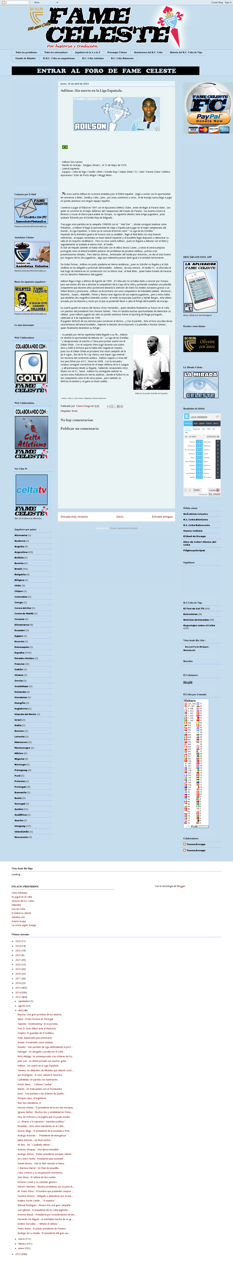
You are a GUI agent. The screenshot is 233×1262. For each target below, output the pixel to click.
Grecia (18, 680)
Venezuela (21, 837)
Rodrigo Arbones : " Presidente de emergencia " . (43, 1135)
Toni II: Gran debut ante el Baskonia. (37, 1028)
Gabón (18, 669)
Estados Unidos (24, 658)
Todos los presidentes (26, 52)
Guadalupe (21, 686)
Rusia (17, 798)
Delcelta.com (18, 917)
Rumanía (20, 792)
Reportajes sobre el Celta (199, 625)
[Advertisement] (116, 559)
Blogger (181, 886)
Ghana (18, 675)
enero (21, 1248)
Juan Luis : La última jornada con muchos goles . (43, 1061)
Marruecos (20, 742)
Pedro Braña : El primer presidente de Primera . (42, 1228)
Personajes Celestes (117, 52)
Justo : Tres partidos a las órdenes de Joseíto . (41, 1093)
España (19, 652)
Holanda (20, 691)
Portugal (20, 786)
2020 (18, 964)
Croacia (19, 619)
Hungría (19, 702)
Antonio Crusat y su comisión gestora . (38, 1182)
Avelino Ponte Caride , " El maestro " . (37, 1200)
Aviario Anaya (19, 921)
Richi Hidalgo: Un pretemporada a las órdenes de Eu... (46, 1056)
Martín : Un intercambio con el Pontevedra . (40, 1089)
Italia (17, 725)
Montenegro (22, 747)
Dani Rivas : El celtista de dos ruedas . (37, 1177)
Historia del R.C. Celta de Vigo (186, 52)
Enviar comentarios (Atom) (123, 528)
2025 (18, 941)
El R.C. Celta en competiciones (59, 58)
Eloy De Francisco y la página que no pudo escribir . (44, 1117)
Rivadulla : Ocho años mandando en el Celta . (41, 1126)
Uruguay (19, 826)
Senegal (19, 803)
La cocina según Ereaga (24, 925)
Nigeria (19, 758)
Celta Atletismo (19, 892)
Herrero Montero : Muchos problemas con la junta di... (46, 1186)
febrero (22, 1243)
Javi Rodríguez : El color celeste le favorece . (40, 1075)
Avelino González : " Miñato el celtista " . (39, 1223)
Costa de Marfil (23, 613)
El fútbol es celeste (21, 913)
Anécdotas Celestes (195, 513)
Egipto (18, 635)
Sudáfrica (20, 814)
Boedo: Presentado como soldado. (36, 1042)
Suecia (18, 820)
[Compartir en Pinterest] (121, 406)
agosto (22, 1005)
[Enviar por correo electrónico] (108, 406)
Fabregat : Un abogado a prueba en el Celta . (41, 1051)
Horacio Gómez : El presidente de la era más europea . (46, 1107)
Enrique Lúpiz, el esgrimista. (32, 1098)
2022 (18, 955)
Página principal (194, 550)
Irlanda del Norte (25, 714)
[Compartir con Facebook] (118, 406)
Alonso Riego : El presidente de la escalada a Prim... (44, 1131)
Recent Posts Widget (196, 646)
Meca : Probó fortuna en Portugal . (36, 1019)
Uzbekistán (21, 831)
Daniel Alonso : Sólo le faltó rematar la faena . (41, 1163)
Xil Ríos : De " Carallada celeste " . (35, 1144)
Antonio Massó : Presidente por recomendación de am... (47, 1214)
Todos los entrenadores (56, 52)
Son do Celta (18, 909)
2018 (18, 973)
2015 (18, 987)
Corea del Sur (22, 608)
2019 (18, 969)
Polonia (19, 781)
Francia (19, 663)
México (18, 753)
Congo (18, 602)
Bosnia (18, 563)
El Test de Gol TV (193, 608)
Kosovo (19, 730)
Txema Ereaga (83, 406)
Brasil (74, 411)
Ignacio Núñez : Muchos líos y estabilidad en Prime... (45, 1112)
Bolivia (19, 557)
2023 (18, 950)
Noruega (20, 764)
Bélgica (19, 580)
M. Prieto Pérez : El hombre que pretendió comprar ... (46, 1191)
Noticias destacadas (196, 619)
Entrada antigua (162, 516)
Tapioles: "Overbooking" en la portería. (38, 1024)
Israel (17, 719)
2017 (18, 978)
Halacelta (16, 905)
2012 (18, 1254)
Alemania (20, 535)
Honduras (20, 697)
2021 (18, 960)
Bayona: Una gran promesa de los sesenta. (40, 1014)
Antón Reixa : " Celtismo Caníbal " (35, 1084)
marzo (21, 1239)
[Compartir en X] (115, 406)
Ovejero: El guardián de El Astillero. (36, 1033)
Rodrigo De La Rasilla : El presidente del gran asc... (44, 1233)
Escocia (19, 641)
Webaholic (189, 650)
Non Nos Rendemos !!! (29, 1103)
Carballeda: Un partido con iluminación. (38, 1079)
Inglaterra (20, 708)
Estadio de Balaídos (26, 58)
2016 (18, 983)
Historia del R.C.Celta (23, 901)
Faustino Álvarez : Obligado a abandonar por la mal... (45, 1196)
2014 (18, 992)
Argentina (20, 552)
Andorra (19, 540)
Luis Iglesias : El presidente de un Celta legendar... (44, 1210)
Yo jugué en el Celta (22, 897)
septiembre (24, 1001)
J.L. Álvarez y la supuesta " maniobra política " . (42, 1121)
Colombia (20, 596)
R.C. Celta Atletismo (93, 58)
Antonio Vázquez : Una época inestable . (39, 1149)
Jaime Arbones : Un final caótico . (35, 1140)
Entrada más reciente (74, 516)
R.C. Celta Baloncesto (122, 58)
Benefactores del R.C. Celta (148, 52)
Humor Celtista (192, 530)
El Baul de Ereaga (194, 536)
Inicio (119, 516)
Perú (17, 775)
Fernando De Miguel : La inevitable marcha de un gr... (46, 1219)
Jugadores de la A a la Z (87, 52)
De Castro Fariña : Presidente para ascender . (41, 1158)
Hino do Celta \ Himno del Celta (199, 543)
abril (20, 1010)
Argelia (19, 546)
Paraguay (20, 770)
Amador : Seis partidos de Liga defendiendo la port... (45, 1047)
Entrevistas (190, 614)
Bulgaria (20, 574)
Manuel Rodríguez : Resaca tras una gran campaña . (45, 1205)
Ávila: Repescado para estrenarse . (35, 1037)
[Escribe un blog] (112, 406)
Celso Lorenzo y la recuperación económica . (41, 1172)
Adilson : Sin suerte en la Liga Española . (39, 1065)
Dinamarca (21, 624)
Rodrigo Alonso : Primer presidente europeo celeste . (45, 1154)
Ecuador (19, 630)
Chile (17, 585)
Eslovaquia (21, 647)
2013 (18, 997)
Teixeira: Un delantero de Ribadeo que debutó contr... (46, 1070)
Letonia (19, 736)
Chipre (18, 591)
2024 (18, 946)
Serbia (18, 809)
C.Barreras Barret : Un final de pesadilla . (39, 1168)
